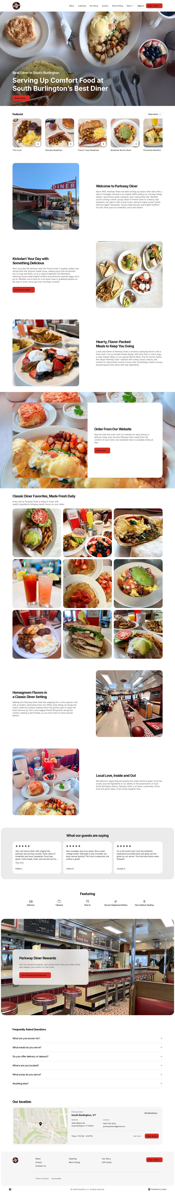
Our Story (94, 6)
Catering (82, 6)
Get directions (150, 1113)
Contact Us (41, 1166)
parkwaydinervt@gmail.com (114, 1126)
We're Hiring (117, 6)
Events (105, 6)
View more (19, 862)
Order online (151, 1136)
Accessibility (56, 1178)
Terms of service (42, 1178)
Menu (71, 6)
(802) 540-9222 (109, 1123)
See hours (137, 1136)
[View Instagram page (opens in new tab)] (10, 1189)
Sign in (141, 6)
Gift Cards (106, 1162)
